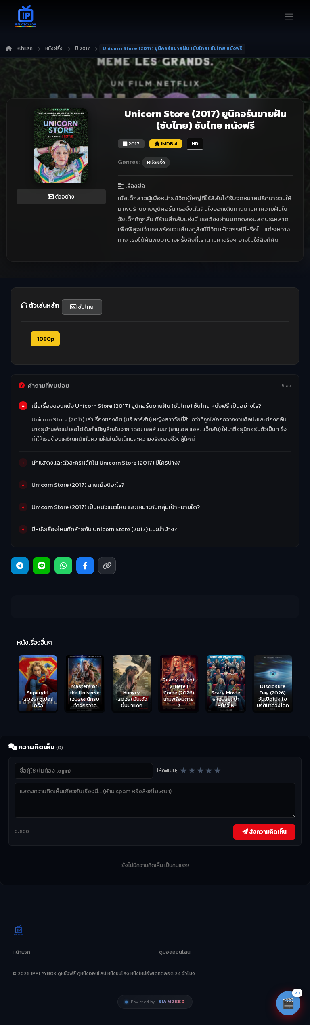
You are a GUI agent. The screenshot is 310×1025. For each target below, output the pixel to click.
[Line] (41, 565)
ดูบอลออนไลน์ (175, 952)
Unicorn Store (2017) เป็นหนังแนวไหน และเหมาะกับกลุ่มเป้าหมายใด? (115, 507)
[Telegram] (20, 565)
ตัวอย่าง (64, 197)
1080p (45, 339)
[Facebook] (85, 565)
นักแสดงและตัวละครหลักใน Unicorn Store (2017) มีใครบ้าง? (105, 462)
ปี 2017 (82, 48)
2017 (133, 143)
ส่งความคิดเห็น (267, 831)
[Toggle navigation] (289, 16)
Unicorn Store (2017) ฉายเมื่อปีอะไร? (77, 484)
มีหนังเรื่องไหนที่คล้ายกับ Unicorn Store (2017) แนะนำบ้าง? (104, 529)
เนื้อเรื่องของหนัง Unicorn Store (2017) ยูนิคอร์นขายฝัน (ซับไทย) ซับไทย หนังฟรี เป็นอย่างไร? (146, 405)
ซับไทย (85, 307)
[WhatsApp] (63, 565)
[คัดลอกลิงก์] (107, 565)
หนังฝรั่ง (54, 48)
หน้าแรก (25, 48)
